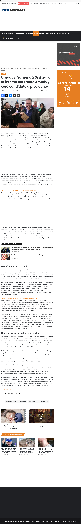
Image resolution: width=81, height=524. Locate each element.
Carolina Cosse (11, 401)
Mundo (36, 33)
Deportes (42, 33)
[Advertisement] (54, 18)
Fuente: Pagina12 (6, 389)
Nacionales (29, 33)
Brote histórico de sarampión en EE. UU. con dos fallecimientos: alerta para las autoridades (45, 450)
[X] (6, 95)
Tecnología (60, 33)
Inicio (3, 68)
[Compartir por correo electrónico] (14, 95)
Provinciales (20, 33)
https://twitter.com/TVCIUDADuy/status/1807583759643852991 (19, 298)
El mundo (23, 401)
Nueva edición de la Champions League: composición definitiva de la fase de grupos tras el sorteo (54, 3)
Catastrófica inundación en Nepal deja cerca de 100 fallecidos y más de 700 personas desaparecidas (27, 450)
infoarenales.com (36, 521)
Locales (4, 33)
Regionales (11, 33)
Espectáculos (50, 33)
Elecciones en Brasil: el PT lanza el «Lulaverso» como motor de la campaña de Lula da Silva (8, 450)
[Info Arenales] (13, 10)
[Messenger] (10, 95)
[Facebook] (3, 95)
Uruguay (32, 401)
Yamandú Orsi (43, 401)
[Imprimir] (18, 95)
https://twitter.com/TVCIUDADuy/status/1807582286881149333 (19, 191)
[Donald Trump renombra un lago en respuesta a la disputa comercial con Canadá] (5, 257)
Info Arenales (5, 90)
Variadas (68, 33)
